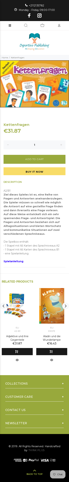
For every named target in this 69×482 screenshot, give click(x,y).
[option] (34, 84)
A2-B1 (17, 331)
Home (5, 57)
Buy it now (34, 171)
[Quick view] (17, 359)
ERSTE (51, 331)
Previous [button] (3, 306)
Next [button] (65, 306)
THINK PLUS (36, 450)
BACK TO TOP (35, 474)
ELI (17, 327)
